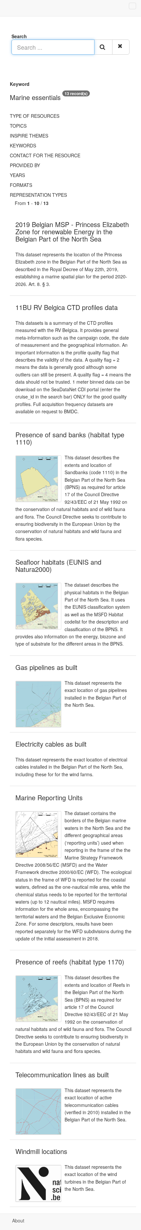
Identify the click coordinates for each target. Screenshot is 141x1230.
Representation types (38, 195)
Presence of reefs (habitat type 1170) (69, 961)
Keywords (23, 145)
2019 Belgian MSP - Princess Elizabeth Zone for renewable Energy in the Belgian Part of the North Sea (72, 231)
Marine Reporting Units (49, 797)
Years (17, 175)
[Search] (103, 47)
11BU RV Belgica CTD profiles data (66, 307)
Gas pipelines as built (46, 667)
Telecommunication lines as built (62, 1074)
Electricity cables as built (51, 744)
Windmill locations (41, 1151)
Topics (18, 125)
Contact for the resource (45, 155)
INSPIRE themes (29, 135)
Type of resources (34, 116)
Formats (21, 185)
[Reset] (121, 47)
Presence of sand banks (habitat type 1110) (69, 438)
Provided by (25, 165)
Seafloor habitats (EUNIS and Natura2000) (58, 565)
